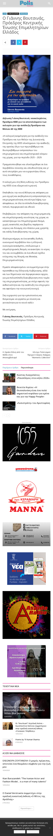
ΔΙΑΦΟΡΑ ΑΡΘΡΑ (13, 14)
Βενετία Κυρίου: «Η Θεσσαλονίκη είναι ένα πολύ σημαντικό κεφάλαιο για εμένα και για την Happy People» (33, 392)
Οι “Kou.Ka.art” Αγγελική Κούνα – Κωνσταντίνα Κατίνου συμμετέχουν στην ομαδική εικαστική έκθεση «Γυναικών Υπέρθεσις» (30, 727)
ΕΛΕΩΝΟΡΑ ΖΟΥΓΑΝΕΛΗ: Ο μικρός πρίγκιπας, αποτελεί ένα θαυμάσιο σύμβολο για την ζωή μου (26, 763)
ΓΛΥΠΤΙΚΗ (6, 381)
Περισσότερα (27, 367)
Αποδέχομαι (19, 832)
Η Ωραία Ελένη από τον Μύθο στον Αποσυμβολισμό (13, 355)
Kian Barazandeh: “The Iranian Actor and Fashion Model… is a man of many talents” (24, 780)
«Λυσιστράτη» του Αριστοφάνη (33, 402)
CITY (4, 14)
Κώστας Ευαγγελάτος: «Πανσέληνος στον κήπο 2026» (33, 376)
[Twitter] (19, 42)
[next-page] (8, 415)
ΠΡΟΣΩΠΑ (24, 14)
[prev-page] (4, 415)
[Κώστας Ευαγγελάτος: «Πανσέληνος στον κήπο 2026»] (9, 377)
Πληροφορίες (33, 832)
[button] (4, 3)
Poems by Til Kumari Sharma (27, 739)
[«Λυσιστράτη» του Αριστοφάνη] (9, 405)
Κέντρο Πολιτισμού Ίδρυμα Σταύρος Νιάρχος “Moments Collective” (38, 355)
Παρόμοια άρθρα (10, 367)
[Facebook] (13, 42)
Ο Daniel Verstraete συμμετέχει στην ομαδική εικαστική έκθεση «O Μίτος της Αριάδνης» (24, 796)
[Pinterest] (25, 42)
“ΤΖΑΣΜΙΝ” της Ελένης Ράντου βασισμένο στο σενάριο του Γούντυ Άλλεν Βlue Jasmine (24, 710)
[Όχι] (49, 828)
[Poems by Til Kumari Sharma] (8, 742)
